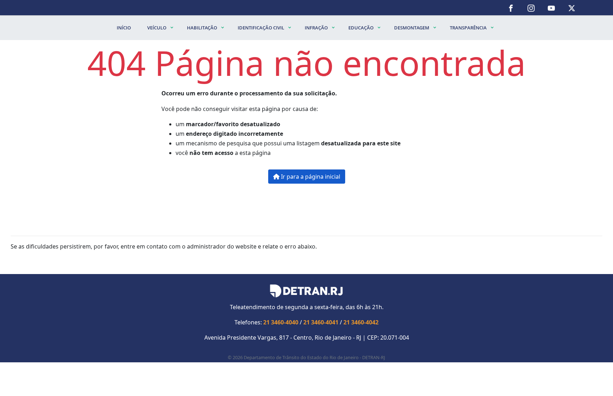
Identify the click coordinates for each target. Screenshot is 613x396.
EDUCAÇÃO (361, 27)
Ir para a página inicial (310, 176)
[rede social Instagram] (531, 7)
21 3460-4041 (320, 322)
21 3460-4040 (280, 322)
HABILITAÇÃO (202, 27)
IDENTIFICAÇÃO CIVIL (261, 27)
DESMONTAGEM (412, 27)
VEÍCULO (157, 27)
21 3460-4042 (361, 322)
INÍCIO (124, 27)
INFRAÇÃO (317, 27)
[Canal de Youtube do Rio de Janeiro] (551, 7)
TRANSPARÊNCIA (469, 27)
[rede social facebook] (511, 7)
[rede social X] (572, 7)
